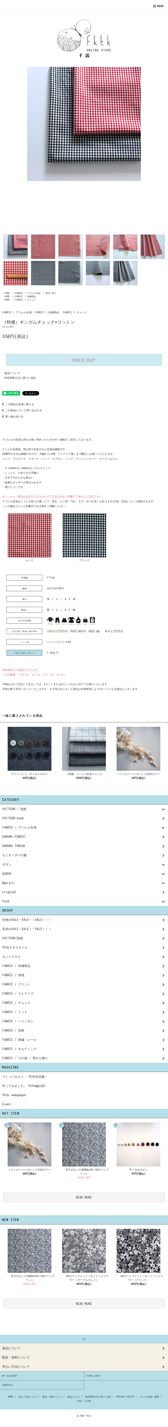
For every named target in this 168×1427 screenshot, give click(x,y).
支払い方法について (28, 1396)
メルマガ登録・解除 (149, 1396)
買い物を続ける (14, 416)
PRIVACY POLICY (125, 1396)
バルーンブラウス (57, 631)
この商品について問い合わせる (23, 410)
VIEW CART (93, 1375)
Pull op (94, 631)
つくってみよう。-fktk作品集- (24, 1076)
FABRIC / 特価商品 (25, 296)
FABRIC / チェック (25, 299)
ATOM (88, 1401)
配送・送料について (52, 1396)
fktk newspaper (14, 1095)
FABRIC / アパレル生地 (27, 293)
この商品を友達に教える (19, 404)
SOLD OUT (51, 293)
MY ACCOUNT (10, 1375)
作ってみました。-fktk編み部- (24, 1086)
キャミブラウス (114, 631)
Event (6, 1104)
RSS (79, 1401)
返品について (12, 373)
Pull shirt (78, 631)
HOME (7, 293)
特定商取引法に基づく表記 (20, 377)
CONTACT (7, 1385)
